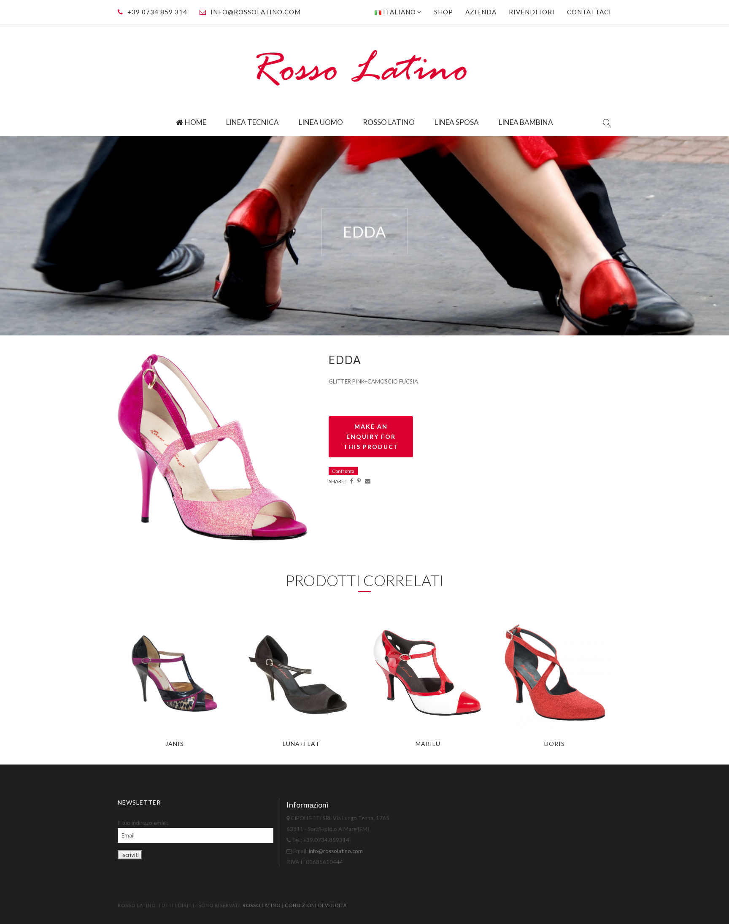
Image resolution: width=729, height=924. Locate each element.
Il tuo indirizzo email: (143, 822)
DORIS (554, 743)
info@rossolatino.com (256, 12)
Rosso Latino (389, 122)
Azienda (481, 12)
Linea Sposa (457, 122)
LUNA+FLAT (301, 743)
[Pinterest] (359, 481)
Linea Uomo (321, 122)
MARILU (428, 743)
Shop (443, 12)
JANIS (174, 743)
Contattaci (589, 12)
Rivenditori (532, 12)
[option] (217, 451)
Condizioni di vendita (316, 905)
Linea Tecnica (252, 122)
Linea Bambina (526, 122)
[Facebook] (351, 481)
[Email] (367, 481)
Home (195, 122)
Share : (337, 481)
